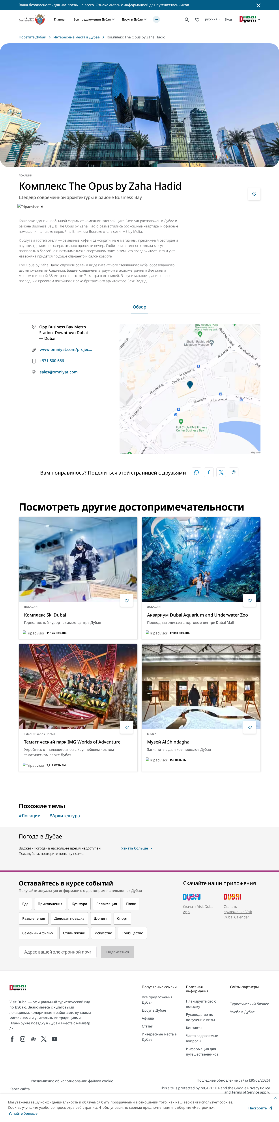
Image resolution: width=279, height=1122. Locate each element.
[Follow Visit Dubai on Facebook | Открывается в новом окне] (12, 1039)
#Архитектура (64, 816)
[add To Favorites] (254, 193)
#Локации (30, 816)
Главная (60, 19)
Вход (228, 19)
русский (211, 19)
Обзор (139, 307)
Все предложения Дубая (92, 19)
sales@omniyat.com (59, 372)
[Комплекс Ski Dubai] (78, 559)
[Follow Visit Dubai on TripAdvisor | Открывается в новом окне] (33, 1039)
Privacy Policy (258, 1088)
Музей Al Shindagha (168, 742)
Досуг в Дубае (132, 19)
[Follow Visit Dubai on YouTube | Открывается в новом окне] (54, 1039)
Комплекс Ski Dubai (45, 615)
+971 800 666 (52, 360)
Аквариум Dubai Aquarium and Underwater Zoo (197, 615)
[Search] (187, 19)
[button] (260, 1108)
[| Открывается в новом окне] (22, 1039)
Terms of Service (245, 1092)
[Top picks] (197, 19)
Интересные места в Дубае (76, 37)
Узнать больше (39, 783)
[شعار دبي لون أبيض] (18, 988)
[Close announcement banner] (258, 5)
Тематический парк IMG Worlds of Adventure (72, 742)
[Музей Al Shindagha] (201, 686)
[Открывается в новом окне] (209, 472)
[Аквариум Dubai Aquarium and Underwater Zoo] (201, 559)
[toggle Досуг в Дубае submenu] (145, 19)
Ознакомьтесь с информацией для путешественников (142, 4)
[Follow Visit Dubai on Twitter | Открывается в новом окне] (44, 1039)
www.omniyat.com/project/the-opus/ (66, 349)
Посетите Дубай (32, 37)
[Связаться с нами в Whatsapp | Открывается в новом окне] (196, 472)
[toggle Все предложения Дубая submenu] (113, 19)
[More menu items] (156, 19)
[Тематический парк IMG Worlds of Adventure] (78, 686)
